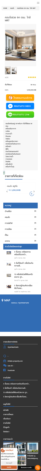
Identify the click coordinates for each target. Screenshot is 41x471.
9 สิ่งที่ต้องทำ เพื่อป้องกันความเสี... (23, 264)
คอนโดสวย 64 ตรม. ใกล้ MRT (26, 8)
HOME (5, 8)
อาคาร (7, 241)
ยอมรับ (9, 467)
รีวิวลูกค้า (6, 427)
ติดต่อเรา (6, 431)
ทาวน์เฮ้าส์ (8, 223)
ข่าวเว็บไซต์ (6, 423)
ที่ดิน (6, 235)
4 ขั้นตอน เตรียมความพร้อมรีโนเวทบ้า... (22, 253)
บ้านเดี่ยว (8, 211)
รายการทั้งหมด (8, 414)
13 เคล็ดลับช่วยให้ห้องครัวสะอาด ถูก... (23, 276)
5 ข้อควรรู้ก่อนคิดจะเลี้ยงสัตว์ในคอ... (23, 287)
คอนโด (12, 8)
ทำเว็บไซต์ (30, 456)
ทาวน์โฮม (8, 229)
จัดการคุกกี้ (9, 463)
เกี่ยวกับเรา (7, 418)
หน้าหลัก (6, 410)
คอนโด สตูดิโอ (12, 186)
